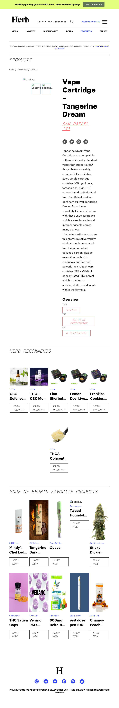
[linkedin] (85, 141)
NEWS (15, 31)
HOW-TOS (30, 31)
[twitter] (71, 141)
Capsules (14, 615)
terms (21, 690)
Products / (23, 69)
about (33, 690)
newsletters (102, 690)
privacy (13, 690)
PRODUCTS (86, 31)
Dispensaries (50, 31)
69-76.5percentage (79, 321)
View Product (18, 408)
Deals (69, 31)
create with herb (85, 690)
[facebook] (64, 141)
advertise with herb (91, 22)
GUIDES (103, 31)
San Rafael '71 (75, 126)
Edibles (13, 543)
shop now (15, 561)
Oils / (34, 69)
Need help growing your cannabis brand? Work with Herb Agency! (47, 4)
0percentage (76, 333)
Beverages (76, 506)
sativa (71, 310)
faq (27, 690)
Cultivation (97, 543)
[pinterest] (78, 141)
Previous (20, 86)
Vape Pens (76, 615)
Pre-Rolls (55, 543)
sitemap (59, 692)
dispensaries (44, 690)
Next (61, 86)
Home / (12, 69)
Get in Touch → (94, 4)
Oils (12, 389)
